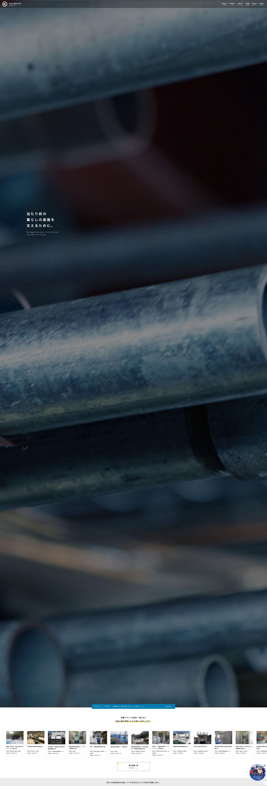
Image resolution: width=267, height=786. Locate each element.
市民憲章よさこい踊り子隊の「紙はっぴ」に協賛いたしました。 (129, 706)
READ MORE (168, 706)
